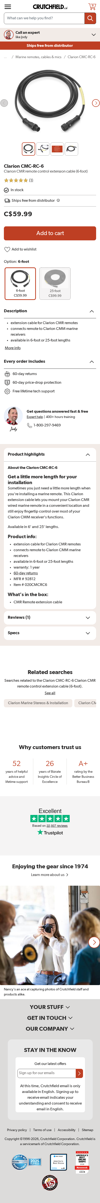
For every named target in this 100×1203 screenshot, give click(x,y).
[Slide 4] (71, 149)
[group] (20, 284)
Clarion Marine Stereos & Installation (38, 703)
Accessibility (66, 1130)
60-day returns (26, 573)
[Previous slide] (4, 103)
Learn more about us (48, 875)
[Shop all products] (8, 7)
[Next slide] (96, 103)
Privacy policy (17, 1130)
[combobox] (50, 18)
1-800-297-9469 (47, 425)
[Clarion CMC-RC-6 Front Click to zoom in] (50, 103)
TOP (90, 1200)
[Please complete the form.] (79, 1073)
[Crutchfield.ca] (50, 7)
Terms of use (42, 1130)
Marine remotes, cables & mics (38, 57)
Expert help (35, 417)
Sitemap (87, 1130)
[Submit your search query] (90, 18)
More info (13, 348)
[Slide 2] (43, 149)
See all (50, 693)
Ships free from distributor (50, 46)
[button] (94, 942)
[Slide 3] (57, 149)
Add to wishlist (24, 249)
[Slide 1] (28, 149)
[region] (50, 942)
